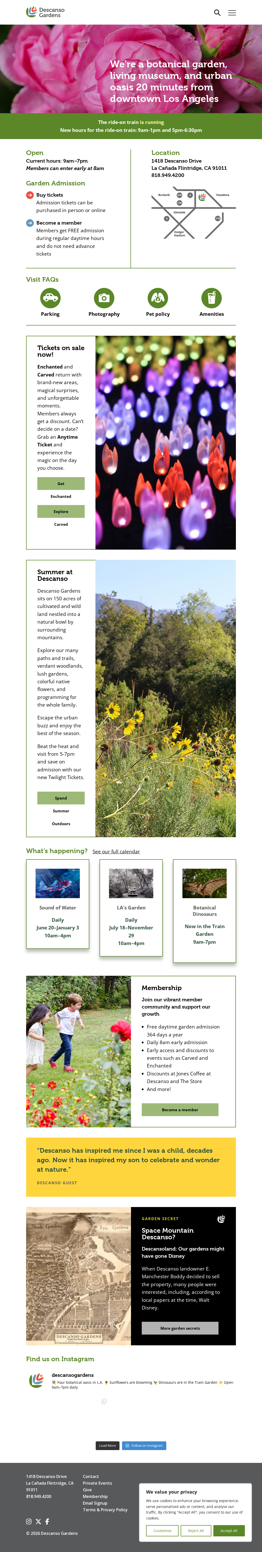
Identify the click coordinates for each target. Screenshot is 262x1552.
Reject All (196, 1530)
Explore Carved (61, 513)
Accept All (229, 1530)
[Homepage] (45, 12)
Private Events (97, 1483)
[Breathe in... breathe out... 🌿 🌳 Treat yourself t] (131, 1417)
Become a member (59, 223)
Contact (91, 1476)
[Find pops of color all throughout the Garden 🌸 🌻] (216, 1417)
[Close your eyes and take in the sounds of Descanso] (88, 1417)
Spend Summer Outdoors (61, 799)
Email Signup (95, 1503)
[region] (195, 1512)
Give (87, 1490)
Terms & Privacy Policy (105, 1510)
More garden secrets (180, 1328)
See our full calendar (116, 851)
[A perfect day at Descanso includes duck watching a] (173, 1417)
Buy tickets (49, 195)
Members (37, 168)
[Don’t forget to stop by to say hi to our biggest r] (46, 1417)
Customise (162, 1530)
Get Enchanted (61, 485)
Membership (95, 1496)
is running (152, 122)
